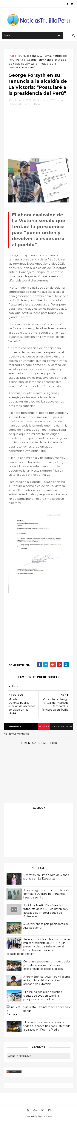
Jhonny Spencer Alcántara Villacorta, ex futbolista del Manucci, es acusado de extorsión (46, 980)
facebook (66, 726)
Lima (48, 55)
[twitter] (72, 4)
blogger (44, 726)
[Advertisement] (38, 133)
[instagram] (28, 1110)
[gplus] (35, 1110)
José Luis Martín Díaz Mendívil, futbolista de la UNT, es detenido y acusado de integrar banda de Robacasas (45, 911)
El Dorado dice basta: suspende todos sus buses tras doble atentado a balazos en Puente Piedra (46, 1026)
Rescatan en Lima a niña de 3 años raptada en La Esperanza (46, 876)
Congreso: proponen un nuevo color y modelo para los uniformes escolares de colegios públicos (46, 965)
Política (20, 59)
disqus (55, 726)
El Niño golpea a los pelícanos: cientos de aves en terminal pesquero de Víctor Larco (42, 995)
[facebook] (67, 4)
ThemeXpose (45, 1116)
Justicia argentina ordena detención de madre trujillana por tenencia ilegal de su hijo (46, 894)
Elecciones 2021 (33, 55)
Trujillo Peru (15, 55)
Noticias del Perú (19, 103)
